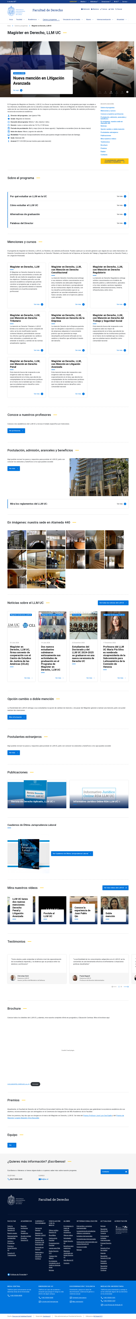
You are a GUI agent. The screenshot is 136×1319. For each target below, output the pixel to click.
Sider (111, 9)
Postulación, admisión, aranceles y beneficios (113, 118)
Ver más (38, 304)
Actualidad (122, 19)
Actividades (67, 1238)
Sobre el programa (107, 107)
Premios (104, 148)
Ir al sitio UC (11, 1)
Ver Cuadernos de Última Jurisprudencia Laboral (72, 854)
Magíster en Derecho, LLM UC (21, 615)
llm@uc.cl (44, 1179)
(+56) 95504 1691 (109, 1297)
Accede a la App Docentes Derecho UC (26, 1238)
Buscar (118, 9)
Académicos (34, 19)
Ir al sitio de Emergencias (49, 1301)
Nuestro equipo (12, 1233)
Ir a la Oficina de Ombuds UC (113, 1305)
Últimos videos (68, 1235)
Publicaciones (106, 135)
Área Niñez (52, 1235)
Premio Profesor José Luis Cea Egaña (97, 1116)
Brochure (104, 145)
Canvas (103, 9)
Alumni (90, 19)
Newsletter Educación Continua (104, 1268)
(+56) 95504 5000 (47, 1297)
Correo (125, 1)
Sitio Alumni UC (68, 1260)
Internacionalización (105, 19)
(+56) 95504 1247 (109, 1301)
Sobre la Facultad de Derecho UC (11, 1228)
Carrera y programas (51, 19)
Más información (17, 717)
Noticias (104, 126)
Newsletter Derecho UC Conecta (104, 1231)
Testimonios (105, 142)
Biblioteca (93, 1)
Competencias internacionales (86, 1239)
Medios (84, 1)
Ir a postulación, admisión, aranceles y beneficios (115, 161)
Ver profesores (16, 431)
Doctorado (76, 615)
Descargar (35, 1084)
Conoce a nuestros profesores (112, 114)
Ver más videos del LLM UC (115, 888)
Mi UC (116, 1)
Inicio (11, 19)
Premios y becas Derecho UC (12, 1248)
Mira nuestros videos (108, 139)
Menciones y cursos (108, 111)
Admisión (73, 1)
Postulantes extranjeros (109, 132)
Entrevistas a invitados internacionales (105, 1238)
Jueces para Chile (54, 1248)
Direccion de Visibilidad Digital (21, 1316)
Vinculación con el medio (73, 19)
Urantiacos (46, 1316)
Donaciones (106, 1)
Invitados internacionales (84, 1236)
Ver (12, 1145)
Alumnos (95, 9)
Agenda (103, 1253)
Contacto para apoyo (79, 1297)
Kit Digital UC (98, 1316)
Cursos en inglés (82, 1247)
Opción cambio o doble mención (112, 129)
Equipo (103, 151)
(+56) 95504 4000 (16, 1295)
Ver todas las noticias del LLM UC (113, 603)
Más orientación (77, 1301)
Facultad (20, 19)
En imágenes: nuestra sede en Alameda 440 (112, 122)
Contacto (104, 155)
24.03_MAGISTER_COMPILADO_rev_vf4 (18, 1084)
